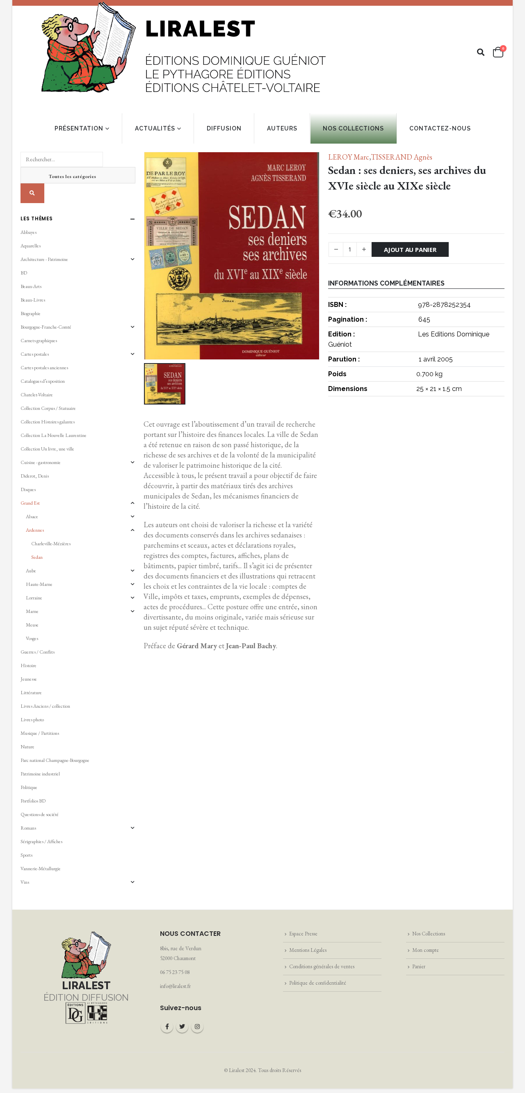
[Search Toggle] (481, 52)
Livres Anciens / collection (45, 706)
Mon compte (425, 950)
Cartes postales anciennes (44, 367)
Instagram (197, 1026)
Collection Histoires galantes (48, 421)
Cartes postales (35, 354)
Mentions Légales (307, 950)
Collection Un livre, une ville (47, 449)
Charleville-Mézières (51, 543)
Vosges (32, 638)
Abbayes (29, 232)
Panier (418, 966)
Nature (27, 746)
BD (24, 273)
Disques (28, 489)
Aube (31, 570)
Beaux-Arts (31, 286)
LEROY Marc (348, 157)
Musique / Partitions (40, 733)
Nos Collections (428, 933)
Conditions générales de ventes (321, 966)
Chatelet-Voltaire (37, 394)
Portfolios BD (33, 801)
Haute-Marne (39, 584)
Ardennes (35, 530)
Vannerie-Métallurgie (41, 868)
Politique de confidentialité (317, 982)
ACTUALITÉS (155, 128)
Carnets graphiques (39, 340)
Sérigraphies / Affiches (41, 841)
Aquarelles (31, 245)
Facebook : (167, 1026)
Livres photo (32, 719)
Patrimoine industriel (40, 774)
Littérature (31, 692)
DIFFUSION (224, 128)
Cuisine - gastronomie (41, 462)
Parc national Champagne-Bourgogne (55, 760)
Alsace (32, 516)
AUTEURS (282, 128)
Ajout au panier (410, 249)
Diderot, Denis (35, 476)
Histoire (29, 665)
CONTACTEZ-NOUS (440, 128)
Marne (32, 611)
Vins (25, 882)
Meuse (32, 625)
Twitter (182, 1026)
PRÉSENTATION (79, 128)
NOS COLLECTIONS (353, 128)
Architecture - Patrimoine (44, 259)
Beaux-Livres (33, 300)
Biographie (31, 313)
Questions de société (40, 814)
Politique (29, 787)
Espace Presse (303, 933)
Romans (28, 828)
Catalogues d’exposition (43, 381)
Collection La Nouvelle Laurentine (54, 435)
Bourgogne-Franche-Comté (46, 327)
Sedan (37, 557)
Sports (26, 855)
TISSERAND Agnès (401, 157)
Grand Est (30, 503)
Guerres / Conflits (38, 652)
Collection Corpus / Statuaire (48, 408)
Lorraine (34, 598)
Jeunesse (29, 679)
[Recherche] (32, 193)
